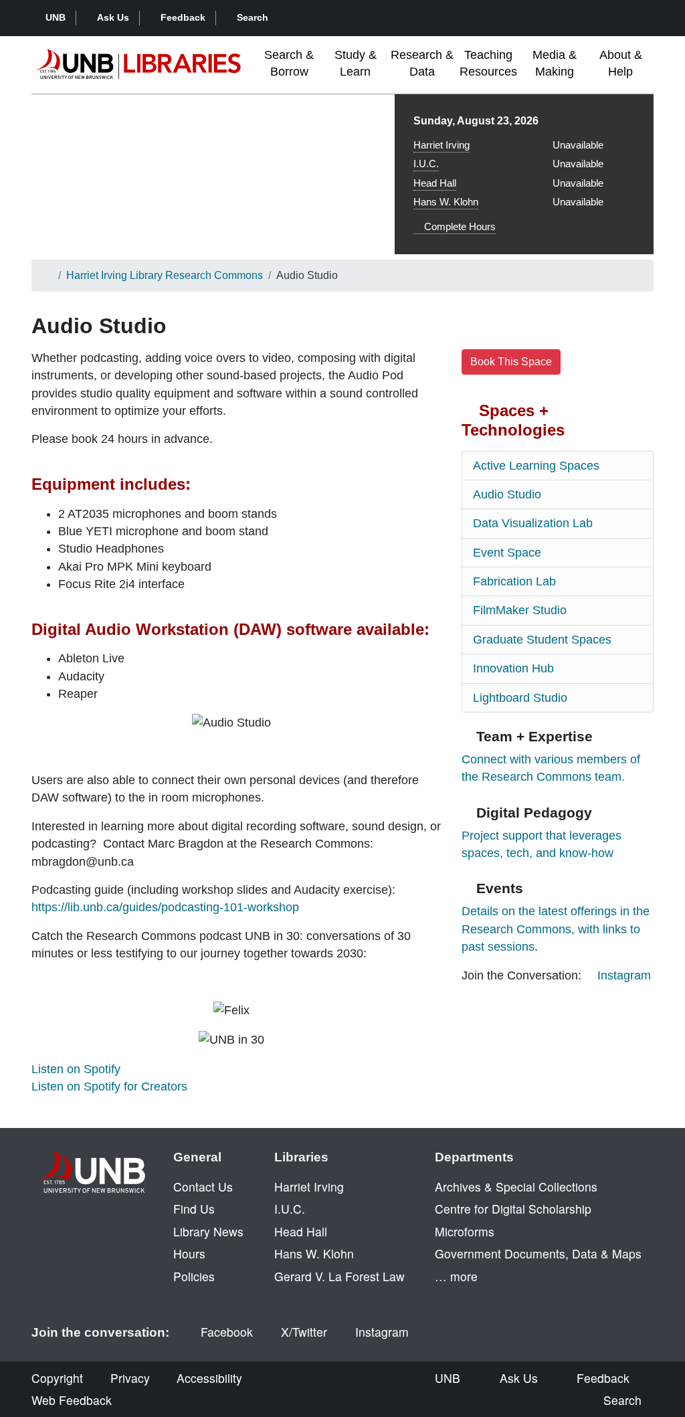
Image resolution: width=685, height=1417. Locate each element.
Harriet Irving (441, 145)
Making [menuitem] (554, 63)
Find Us (194, 1208)
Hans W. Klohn (445, 201)
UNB (55, 17)
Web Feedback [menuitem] (71, 1400)
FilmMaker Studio (520, 610)
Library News (208, 1231)
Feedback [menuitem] (603, 1377)
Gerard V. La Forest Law (339, 1276)
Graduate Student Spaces (542, 639)
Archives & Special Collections (516, 1186)
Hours (189, 1253)
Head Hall (434, 183)
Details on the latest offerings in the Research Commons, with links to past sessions (556, 929)
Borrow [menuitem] (289, 63)
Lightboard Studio (520, 697)
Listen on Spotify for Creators (109, 1086)
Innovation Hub (513, 668)
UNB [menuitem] (447, 1377)
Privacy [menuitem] (130, 1377)
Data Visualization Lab (533, 523)
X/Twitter (304, 1331)
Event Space (507, 552)
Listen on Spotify (75, 1069)
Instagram (624, 975)
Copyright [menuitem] (57, 1377)
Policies (194, 1276)
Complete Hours (458, 226)
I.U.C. (426, 163)
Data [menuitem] (422, 63)
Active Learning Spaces (536, 465)
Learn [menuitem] (355, 63)
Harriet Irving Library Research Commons (164, 275)
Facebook (227, 1331)
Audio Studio (507, 494)
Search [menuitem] (622, 1400)
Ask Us (113, 17)
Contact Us (203, 1186)
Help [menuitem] (620, 63)
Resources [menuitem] (488, 63)
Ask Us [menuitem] (519, 1377)
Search (252, 17)
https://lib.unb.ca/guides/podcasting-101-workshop (165, 907)
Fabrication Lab (514, 581)
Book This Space (511, 361)
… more (456, 1276)
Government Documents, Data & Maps (538, 1253)
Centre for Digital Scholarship (513, 1208)
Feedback (183, 17)
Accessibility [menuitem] (209, 1377)
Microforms (464, 1231)
